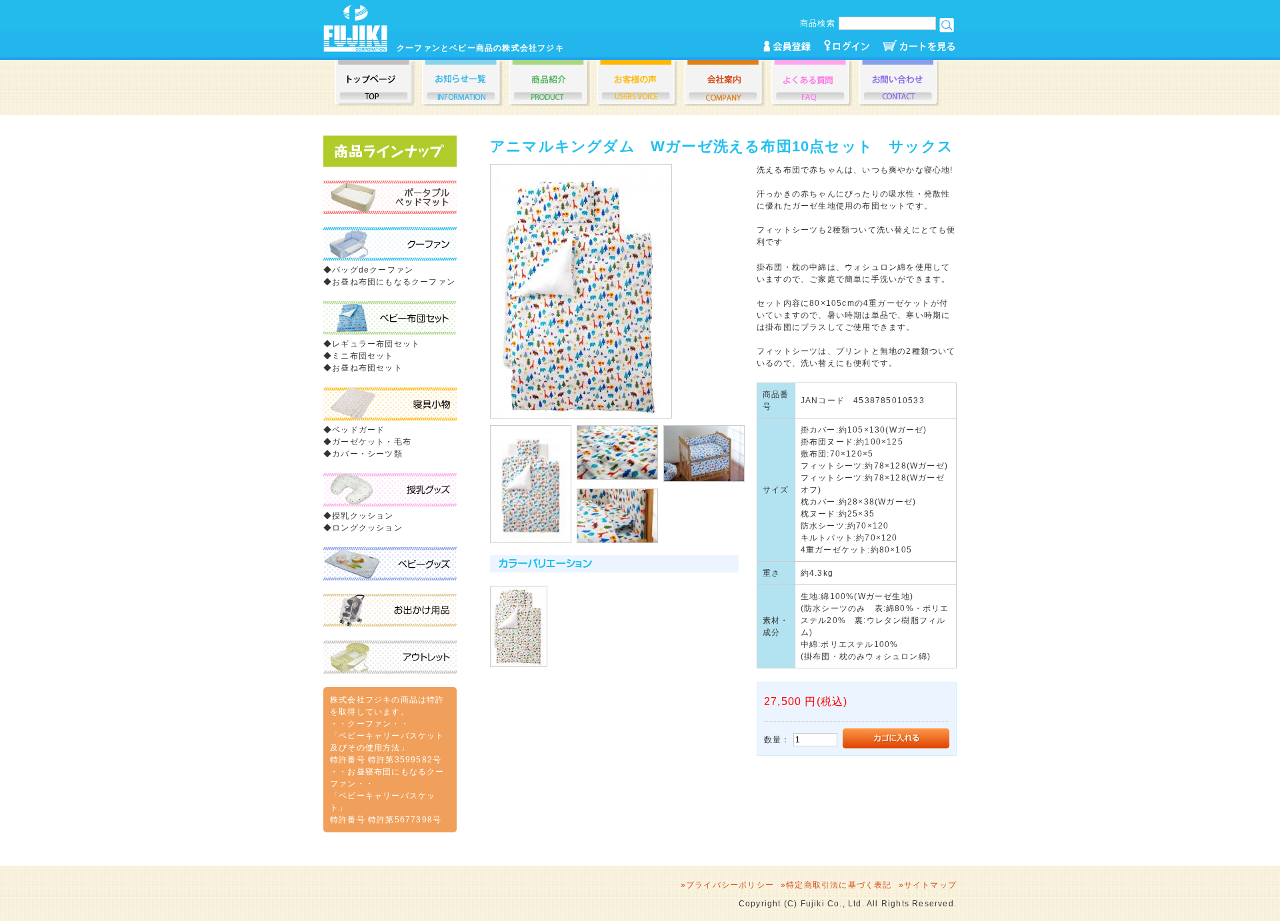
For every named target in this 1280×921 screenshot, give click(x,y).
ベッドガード (358, 430)
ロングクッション (367, 527)
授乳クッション (362, 515)
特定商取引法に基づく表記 (838, 885)
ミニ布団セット (362, 356)
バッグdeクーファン (372, 270)
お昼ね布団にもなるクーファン (393, 282)
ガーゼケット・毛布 (371, 442)
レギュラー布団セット (376, 344)
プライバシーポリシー (730, 885)
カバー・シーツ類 (367, 454)
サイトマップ (930, 885)
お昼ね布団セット (367, 368)
